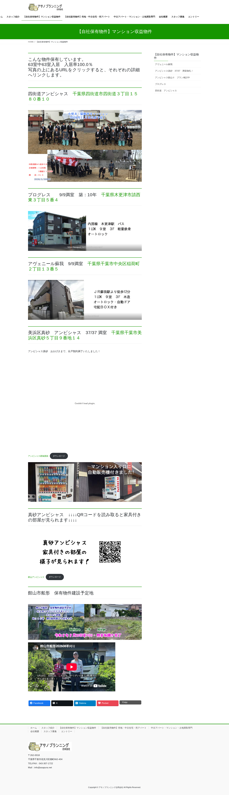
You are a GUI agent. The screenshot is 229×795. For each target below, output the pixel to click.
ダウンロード (59, 456)
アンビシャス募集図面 (38, 456)
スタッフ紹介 (48, 728)
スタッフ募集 (50, 731)
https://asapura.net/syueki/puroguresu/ (85, 247)
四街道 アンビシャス (166, 90)
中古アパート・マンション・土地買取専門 (171, 728)
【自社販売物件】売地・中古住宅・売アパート (123, 728)
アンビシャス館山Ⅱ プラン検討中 (172, 77)
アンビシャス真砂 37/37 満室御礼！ (174, 71)
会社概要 (34, 731)
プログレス (160, 84)
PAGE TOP (220, 768)
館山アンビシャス (36, 577)
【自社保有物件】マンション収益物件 (77, 728)
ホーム (33, 728)
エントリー (66, 731)
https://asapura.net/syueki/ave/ (85, 316)
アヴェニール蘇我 (163, 64)
